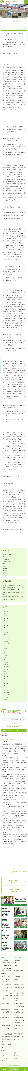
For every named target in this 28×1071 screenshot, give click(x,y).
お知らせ (17, 965)
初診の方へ (18, 960)
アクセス (24, 1069)
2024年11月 (6, 641)
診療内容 (3, 973)
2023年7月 (5, 673)
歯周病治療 (16, 979)
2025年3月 (5, 632)
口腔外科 (5, 566)
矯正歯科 (5, 570)
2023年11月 (6, 664)
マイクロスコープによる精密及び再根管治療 (7, 995)
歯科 (16, 39)
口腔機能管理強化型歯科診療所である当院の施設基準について (7, 1037)
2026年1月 (5, 615)
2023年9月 (5, 669)
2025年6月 (5, 625)
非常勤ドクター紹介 (6, 968)
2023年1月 (5, 687)
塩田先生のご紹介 (6, 970)
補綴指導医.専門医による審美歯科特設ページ (19, 1012)
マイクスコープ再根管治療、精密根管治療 (19, 987)
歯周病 (7, 559)
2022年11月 (6, 692)
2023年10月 (6, 666)
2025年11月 (6, 618)
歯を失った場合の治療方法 (19, 1027)
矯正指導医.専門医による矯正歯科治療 (19, 1005)
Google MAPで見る (20, 871)
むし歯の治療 (5, 976)
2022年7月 (5, 699)
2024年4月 (5, 657)
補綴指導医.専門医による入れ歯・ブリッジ (7, 1028)
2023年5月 (5, 678)
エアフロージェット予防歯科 (7, 980)
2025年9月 (5, 620)
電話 (5, 1069)
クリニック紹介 (5, 960)
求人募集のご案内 (6, 965)
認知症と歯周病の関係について (11, 589)
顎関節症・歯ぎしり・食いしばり (6, 1046)
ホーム (3, 957)
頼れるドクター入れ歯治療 (14, 890)
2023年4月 (5, 680)
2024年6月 (5, 653)
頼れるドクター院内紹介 (14, 881)
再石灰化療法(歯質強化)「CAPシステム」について (18, 1036)
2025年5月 (5, 627)
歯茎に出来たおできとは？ (10, 587)
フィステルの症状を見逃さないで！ (12, 585)
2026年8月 (5, 611)
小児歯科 (5, 568)
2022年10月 (6, 694)
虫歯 (4, 563)
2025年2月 (5, 634)
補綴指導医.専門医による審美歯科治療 (7, 1011)
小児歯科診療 (17, 976)
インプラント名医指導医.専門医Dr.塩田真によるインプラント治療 (19, 996)
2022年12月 (6, 690)
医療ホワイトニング (7, 1017)
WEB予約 (14, 1069)
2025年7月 (5, 622)
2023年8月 (5, 671)
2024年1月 (5, 660)
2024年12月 (6, 639)
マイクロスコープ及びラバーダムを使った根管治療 (7, 987)
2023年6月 (5, 676)
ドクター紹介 (18, 957)
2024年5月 (5, 655)
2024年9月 (5, 646)
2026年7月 (5, 613)
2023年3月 (5, 683)
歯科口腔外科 (5, 1003)
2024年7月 (5, 650)
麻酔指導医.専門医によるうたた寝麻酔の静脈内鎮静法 (19, 1020)
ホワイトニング (7, 554)
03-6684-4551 (14, 727)
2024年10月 (6, 643)
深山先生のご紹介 (18, 970)
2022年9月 (5, 697)
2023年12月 (6, 662)
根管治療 (7, 561)
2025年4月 (5, 629)
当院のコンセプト (6, 962)
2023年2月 (5, 685)
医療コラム (4, 1050)
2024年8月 (5, 648)
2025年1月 (5, 636)
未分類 (4, 573)
